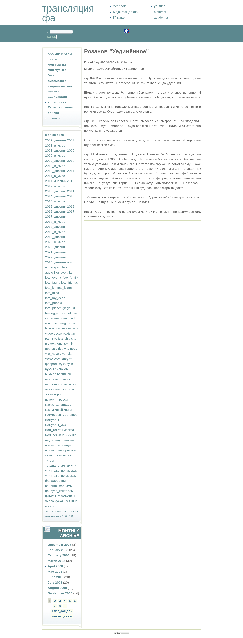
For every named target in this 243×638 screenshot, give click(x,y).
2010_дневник (55, 171)
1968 (60, 135)
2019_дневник (55, 237)
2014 (70, 191)
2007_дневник (55, 140)
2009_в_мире (55, 155)
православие (54, 450)
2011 (70, 171)
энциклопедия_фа (58, 511)
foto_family (70, 277)
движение (52, 389)
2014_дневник (55, 196)
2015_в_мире (55, 201)
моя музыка (57, 70)
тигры (49, 460)
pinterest (160, 12)
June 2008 (55, 577)
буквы (70, 364)
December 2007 (59, 544)
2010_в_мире (55, 166)
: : (47, 31)
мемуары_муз (55, 425)
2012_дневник (55, 191)
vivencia (66, 353)
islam (55, 318)
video (59, 348)
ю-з (75, 511)
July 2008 (55, 582)
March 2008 (56, 561)
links (64, 328)
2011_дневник (55, 181)
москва (69, 430)
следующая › (62, 611)
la (46, 328)
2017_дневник (55, 216)
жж (47, 394)
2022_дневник (55, 257)
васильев (64, 374)
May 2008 (55, 571)
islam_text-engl (56, 323)
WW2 (49, 359)
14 (49, 135)
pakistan (69, 333)
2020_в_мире (55, 242)
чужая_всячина (66, 501)
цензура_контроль (59, 491)
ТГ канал (119, 17)
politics (59, 338)
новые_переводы (58, 445)
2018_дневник (55, 226)
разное (70, 450)
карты (49, 409)
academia (161, 17)
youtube (159, 6)
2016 (70, 206)
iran (74, 313)
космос (50, 414)
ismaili (71, 323)
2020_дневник (55, 247)
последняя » (62, 616)
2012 (70, 181)
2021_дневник (55, 252)
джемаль (67, 389)
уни (73, 465)
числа (49, 501)
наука (49, 440)
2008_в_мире (55, 145)
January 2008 (58, 550)
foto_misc (52, 293)
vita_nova (52, 353)
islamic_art (67, 318)
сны (58, 455)
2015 (70, 196)
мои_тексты (54, 430)
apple (61, 267)
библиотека (57, 81)
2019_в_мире (55, 232)
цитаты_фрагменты (60, 496)
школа (49, 506)
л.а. (59, 414)
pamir (49, 338)
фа (47, 480)
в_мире (50, 374)
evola (64, 272)
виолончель (54, 384)
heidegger (52, 313)
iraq (47, 318)
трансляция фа (68, 13)
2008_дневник (55, 150)
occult (58, 333)
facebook (119, 6)
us (53, 348)
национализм (64, 440)
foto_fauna (52, 282)
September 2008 (60, 593)
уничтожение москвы (61, 475)
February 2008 (59, 555)
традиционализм (57, 465)
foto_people (53, 303)
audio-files (52, 272)
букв (62, 364)
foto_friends (69, 282)
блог (51, 75)
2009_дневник (55, 160)
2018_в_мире (55, 221)
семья (49, 455)
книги (68, 409)
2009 (70, 150)
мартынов (69, 414)
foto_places (53, 308)
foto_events (53, 277)
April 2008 (55, 566)
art (67, 267)
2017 (70, 211)
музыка (70, 435)
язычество (53, 516)
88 (54, 135)
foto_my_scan (55, 298)
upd (48, 348)
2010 (70, 160)
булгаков (61, 369)
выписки (69, 384)
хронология (57, 102)
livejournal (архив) (126, 12)
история (56, 394)
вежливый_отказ (57, 379)
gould (71, 308)
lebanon (54, 328)
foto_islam (64, 287)
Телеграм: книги (60, 107)
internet (65, 313)
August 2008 (57, 588)
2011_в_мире (55, 176)
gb (64, 308)
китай (59, 409)
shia (67, 338)
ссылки (54, 118)
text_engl (56, 343)
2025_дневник (55, 262)
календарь (63, 404)
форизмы (65, 486)
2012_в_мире (55, 186)
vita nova (70, 348)
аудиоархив (57, 96)
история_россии (57, 399)
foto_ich (50, 287)
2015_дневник (55, 206)
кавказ (50, 404)
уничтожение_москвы (61, 470)
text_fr (68, 343)
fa (70, 272)
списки (53, 113)
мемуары (52, 420)
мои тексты (57, 64)
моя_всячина (55, 435)
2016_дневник (55, 211)
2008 (70, 140)
